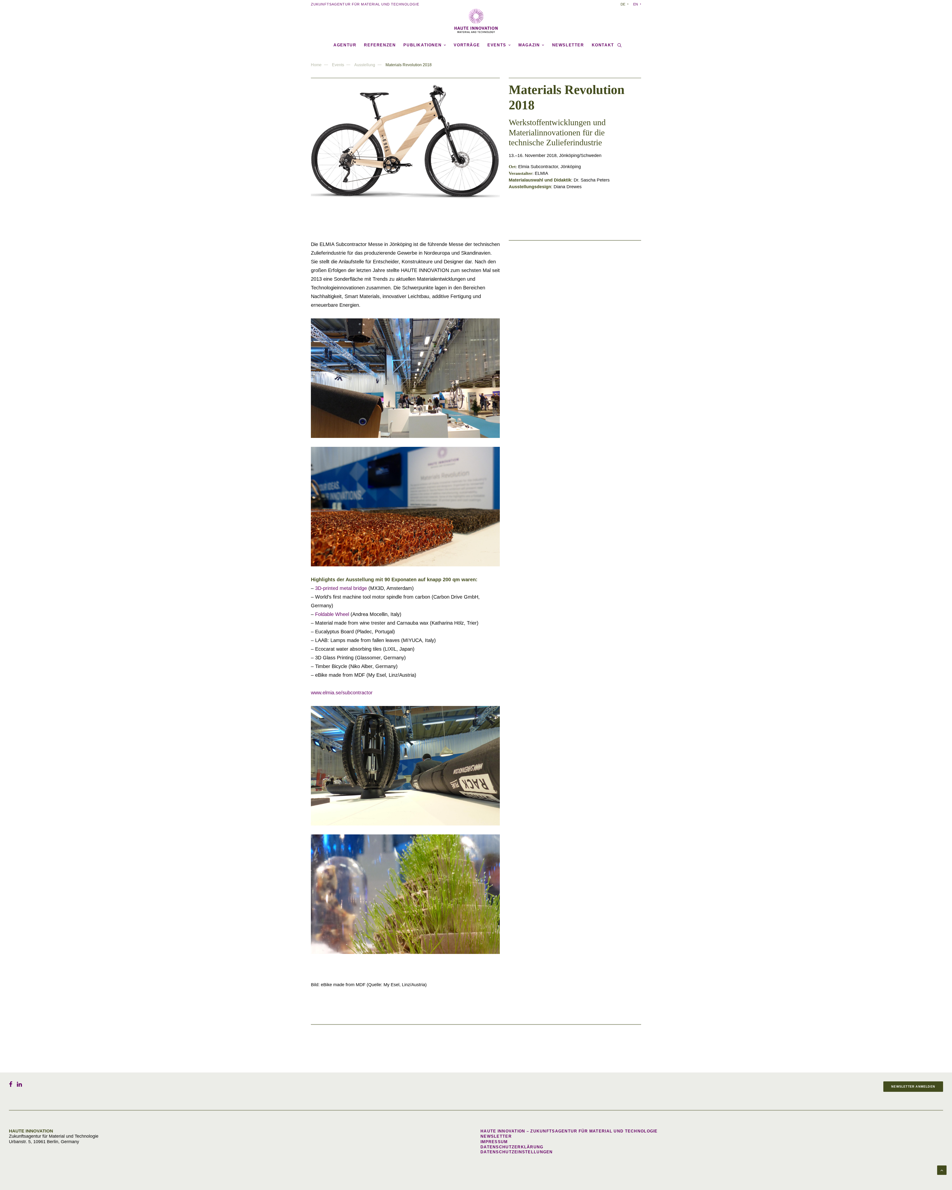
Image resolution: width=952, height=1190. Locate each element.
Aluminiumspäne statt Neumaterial (580, 257)
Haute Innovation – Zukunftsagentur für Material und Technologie (569, 1131)
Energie (554, 482)
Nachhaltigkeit (561, 252)
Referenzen (380, 45)
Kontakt (603, 45)
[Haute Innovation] (476, 20)
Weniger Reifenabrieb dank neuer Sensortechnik (593, 421)
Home (316, 65)
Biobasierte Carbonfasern (571, 290)
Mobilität (555, 417)
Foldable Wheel (332, 614)
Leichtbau (556, 285)
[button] (619, 45)
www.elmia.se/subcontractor (342, 692)
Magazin (529, 45)
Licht (551, 384)
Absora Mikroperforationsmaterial (579, 323)
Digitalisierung (561, 515)
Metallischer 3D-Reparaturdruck (578, 356)
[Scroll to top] (942, 1169)
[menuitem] (625, 4)
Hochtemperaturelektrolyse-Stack (578, 487)
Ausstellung (364, 65)
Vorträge (467, 45)
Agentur (344, 45)
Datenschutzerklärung (511, 1147)
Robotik (554, 449)
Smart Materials (562, 318)
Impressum (494, 1142)
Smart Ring (557, 520)
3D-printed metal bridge (341, 588)
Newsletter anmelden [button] (913, 1086)
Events (496, 45)
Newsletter (568, 45)
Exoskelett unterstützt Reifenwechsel (581, 454)
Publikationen (422, 45)
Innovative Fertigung (566, 351)
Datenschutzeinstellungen (516, 1152)
